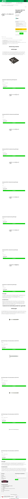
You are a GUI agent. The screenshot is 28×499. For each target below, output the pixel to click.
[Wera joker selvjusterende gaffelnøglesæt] (14, 67)
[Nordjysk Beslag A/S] (3, 1)
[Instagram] (3, 491)
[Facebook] (1, 491)
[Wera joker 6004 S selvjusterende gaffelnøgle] (14, 169)
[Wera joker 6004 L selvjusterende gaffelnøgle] (14, 237)
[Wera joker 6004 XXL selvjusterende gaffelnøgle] (14, 101)
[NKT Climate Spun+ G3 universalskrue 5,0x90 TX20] (14, 400)
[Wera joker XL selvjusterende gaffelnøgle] (14, 272)
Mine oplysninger (3, 476)
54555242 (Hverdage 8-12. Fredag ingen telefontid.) (9, 488)
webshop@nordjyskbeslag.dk (6, 490)
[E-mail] (21, 476)
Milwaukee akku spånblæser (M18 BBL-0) (9, 496)
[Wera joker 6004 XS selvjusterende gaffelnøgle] (14, 136)
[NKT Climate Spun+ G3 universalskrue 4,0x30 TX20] (14, 363)
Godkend (16, 479)
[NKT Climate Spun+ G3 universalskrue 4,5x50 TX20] (14, 327)
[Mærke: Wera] (17, 18)
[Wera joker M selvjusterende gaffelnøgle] (14, 204)
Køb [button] (21, 33)
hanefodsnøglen (16, 297)
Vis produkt (14, 190)
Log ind (2, 477)
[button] (25, 6)
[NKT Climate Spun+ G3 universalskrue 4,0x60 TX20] (14, 437)
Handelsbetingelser (3, 478)
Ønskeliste (2, 475)
